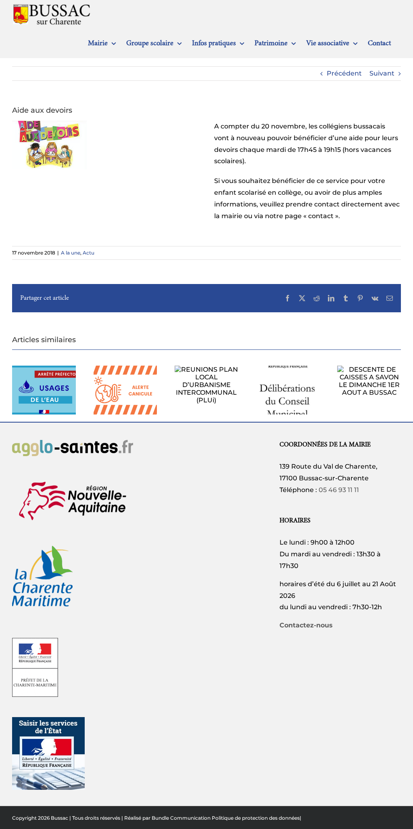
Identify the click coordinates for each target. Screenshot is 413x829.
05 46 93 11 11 (339, 490)
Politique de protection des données (256, 818)
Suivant (381, 73)
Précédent (344, 73)
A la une (70, 253)
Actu (88, 253)
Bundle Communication (181, 818)
